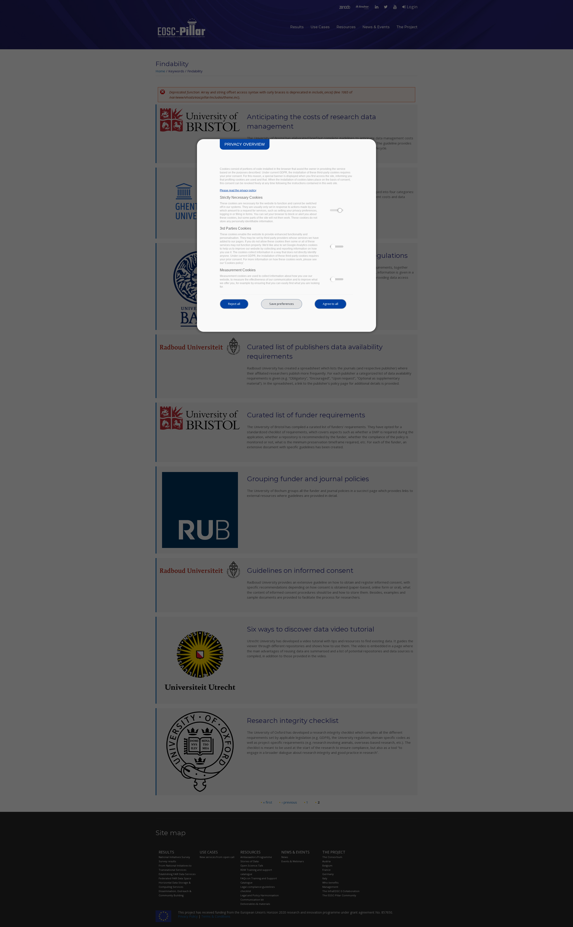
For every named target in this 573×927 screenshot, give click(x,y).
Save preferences (281, 304)
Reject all (234, 304)
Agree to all (330, 304)
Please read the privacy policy (238, 190)
